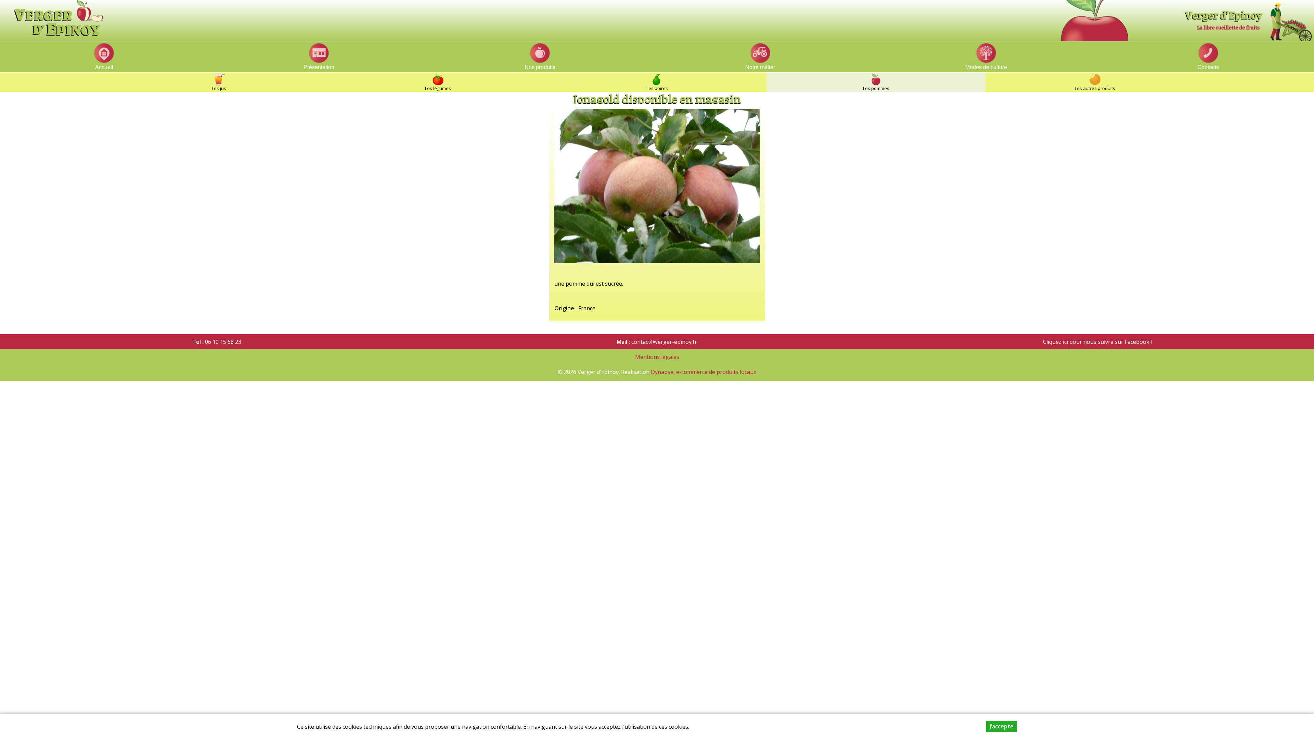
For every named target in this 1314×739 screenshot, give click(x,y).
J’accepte (1002, 726)
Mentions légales (657, 357)
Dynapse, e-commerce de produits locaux (703, 372)
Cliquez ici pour (1062, 342)
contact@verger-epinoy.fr (664, 342)
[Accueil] (660, 18)
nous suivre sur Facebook (1115, 342)
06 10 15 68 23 (223, 342)
